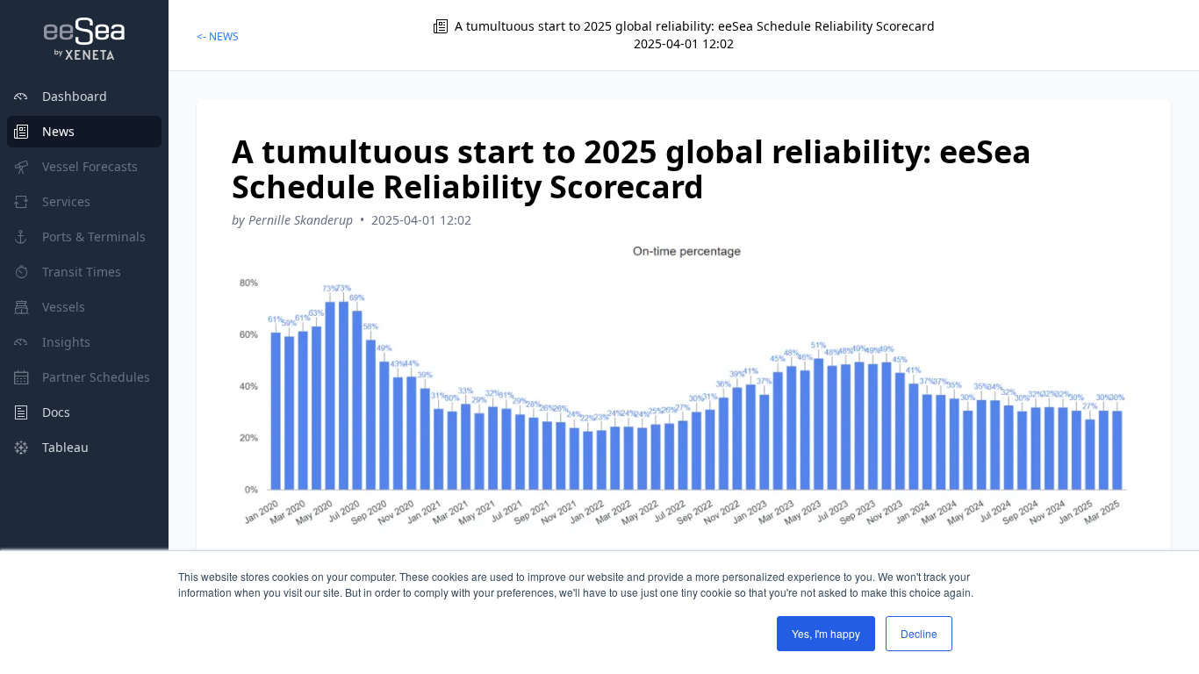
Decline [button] (919, 633)
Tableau (65, 447)
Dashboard (74, 96)
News (58, 131)
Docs (56, 412)
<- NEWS (218, 36)
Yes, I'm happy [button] (826, 633)
